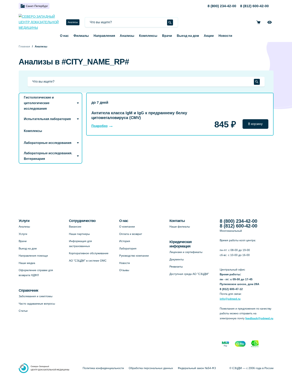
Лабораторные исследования (47, 143)
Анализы (73, 22)
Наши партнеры (79, 233)
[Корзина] (258, 22)
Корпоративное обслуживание (88, 253)
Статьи (23, 310)
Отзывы (124, 270)
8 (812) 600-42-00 (254, 6)
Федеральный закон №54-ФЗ (197, 368)
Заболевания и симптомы (35, 296)
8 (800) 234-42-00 (222, 6)
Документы (176, 259)
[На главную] (40, 22)
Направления (104, 35)
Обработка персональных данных (151, 368)
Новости (225, 35)
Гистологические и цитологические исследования (39, 103)
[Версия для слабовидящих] (270, 22)
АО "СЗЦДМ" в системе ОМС (87, 260)
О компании (127, 226)
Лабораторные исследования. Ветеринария (48, 155)
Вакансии (75, 226)
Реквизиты (176, 266)
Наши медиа (27, 263)
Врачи (167, 35)
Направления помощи (33, 255)
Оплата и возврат (130, 233)
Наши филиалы (179, 226)
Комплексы (148, 35)
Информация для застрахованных (80, 243)
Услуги (23, 233)
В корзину (255, 124)
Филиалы (81, 35)
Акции (209, 35)
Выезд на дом (188, 35)
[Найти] (170, 22)
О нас (64, 35)
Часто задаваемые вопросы (37, 303)
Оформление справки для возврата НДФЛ (36, 273)
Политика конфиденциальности (103, 368)
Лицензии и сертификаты (185, 252)
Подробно (99, 126)
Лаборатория (127, 248)
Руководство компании (134, 255)
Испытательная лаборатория (47, 119)
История (124, 241)
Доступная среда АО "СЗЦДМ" (189, 273)
